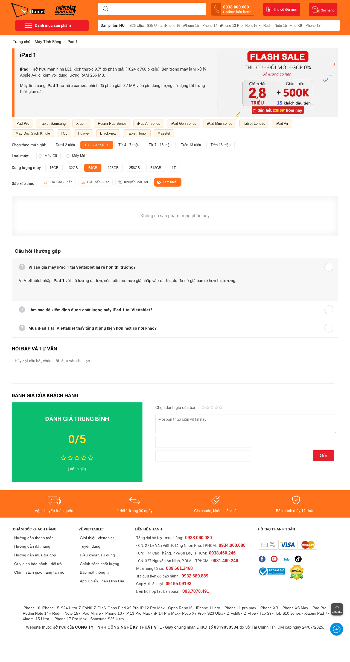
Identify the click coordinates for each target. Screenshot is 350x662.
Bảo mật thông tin (95, 572)
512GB (155, 168)
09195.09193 (178, 583)
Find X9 (296, 26)
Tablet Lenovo (254, 123)
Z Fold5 (233, 613)
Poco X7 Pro (193, 613)
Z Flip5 (250, 613)
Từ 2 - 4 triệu (96, 145)
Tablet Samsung (53, 123)
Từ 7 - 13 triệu (160, 145)
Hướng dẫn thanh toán (34, 538)
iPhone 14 (209, 26)
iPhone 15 (191, 26)
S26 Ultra (136, 26)
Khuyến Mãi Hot (136, 182)
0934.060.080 (232, 545)
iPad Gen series (183, 123)
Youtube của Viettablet (275, 559)
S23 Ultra (215, 613)
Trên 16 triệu (221, 145)
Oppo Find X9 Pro (123, 608)
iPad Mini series (219, 123)
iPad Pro (22, 123)
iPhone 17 (312, 26)
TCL (64, 133)
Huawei (83, 133)
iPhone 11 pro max (240, 608)
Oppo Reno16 (180, 608)
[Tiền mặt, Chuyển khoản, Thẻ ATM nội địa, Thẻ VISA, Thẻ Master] (288, 544)
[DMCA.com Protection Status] (295, 572)
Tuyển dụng (90, 546)
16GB (54, 168)
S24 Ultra (69, 608)
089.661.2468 (179, 568)
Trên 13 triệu (191, 145)
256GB (134, 168)
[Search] (105, 9)
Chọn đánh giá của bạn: (177, 407)
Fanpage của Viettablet (263, 559)
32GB (73, 168)
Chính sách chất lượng (99, 564)
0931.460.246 (224, 560)
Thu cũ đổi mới (285, 9)
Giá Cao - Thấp (61, 182)
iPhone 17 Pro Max (70, 619)
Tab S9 (265, 613)
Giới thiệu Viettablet (97, 538)
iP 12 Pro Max (152, 608)
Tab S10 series (288, 613)
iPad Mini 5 (91, 613)
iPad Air (282, 123)
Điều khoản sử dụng (97, 555)
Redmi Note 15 (275, 26)
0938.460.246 (222, 553)
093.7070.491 (195, 591)
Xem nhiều (170, 182)
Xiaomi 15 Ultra (36, 619)
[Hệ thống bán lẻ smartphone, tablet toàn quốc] (30, 9)
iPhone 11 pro (208, 608)
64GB (92, 168)
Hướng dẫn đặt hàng (32, 546)
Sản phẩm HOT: (115, 25)
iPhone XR (269, 608)
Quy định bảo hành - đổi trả (38, 564)
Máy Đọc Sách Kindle (33, 133)
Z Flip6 (100, 608)
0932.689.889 (195, 576)
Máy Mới (79, 156)
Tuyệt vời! (221, 408)
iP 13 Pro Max (138, 613)
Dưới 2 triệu (65, 145)
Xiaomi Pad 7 (315, 613)
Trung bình (212, 408)
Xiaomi (81, 123)
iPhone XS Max (295, 608)
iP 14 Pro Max (166, 613)
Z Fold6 (85, 608)
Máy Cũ (51, 156)
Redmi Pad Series (112, 123)
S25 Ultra (154, 26)
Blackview (108, 133)
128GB (113, 168)
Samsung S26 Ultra (107, 619)
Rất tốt (216, 408)
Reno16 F (253, 26)
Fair (207, 408)
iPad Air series (148, 123)
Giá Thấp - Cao (98, 182)
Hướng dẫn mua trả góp (35, 555)
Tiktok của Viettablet (299, 559)
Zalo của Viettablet (287, 559)
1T (174, 168)
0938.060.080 (237, 9)
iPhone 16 (172, 26)
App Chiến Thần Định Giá (102, 581)
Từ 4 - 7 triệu (128, 145)
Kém (203, 408)
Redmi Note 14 (36, 613)
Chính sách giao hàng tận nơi (39, 572)
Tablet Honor (137, 133)
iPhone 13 (113, 613)
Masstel (164, 133)
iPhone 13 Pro (231, 26)
